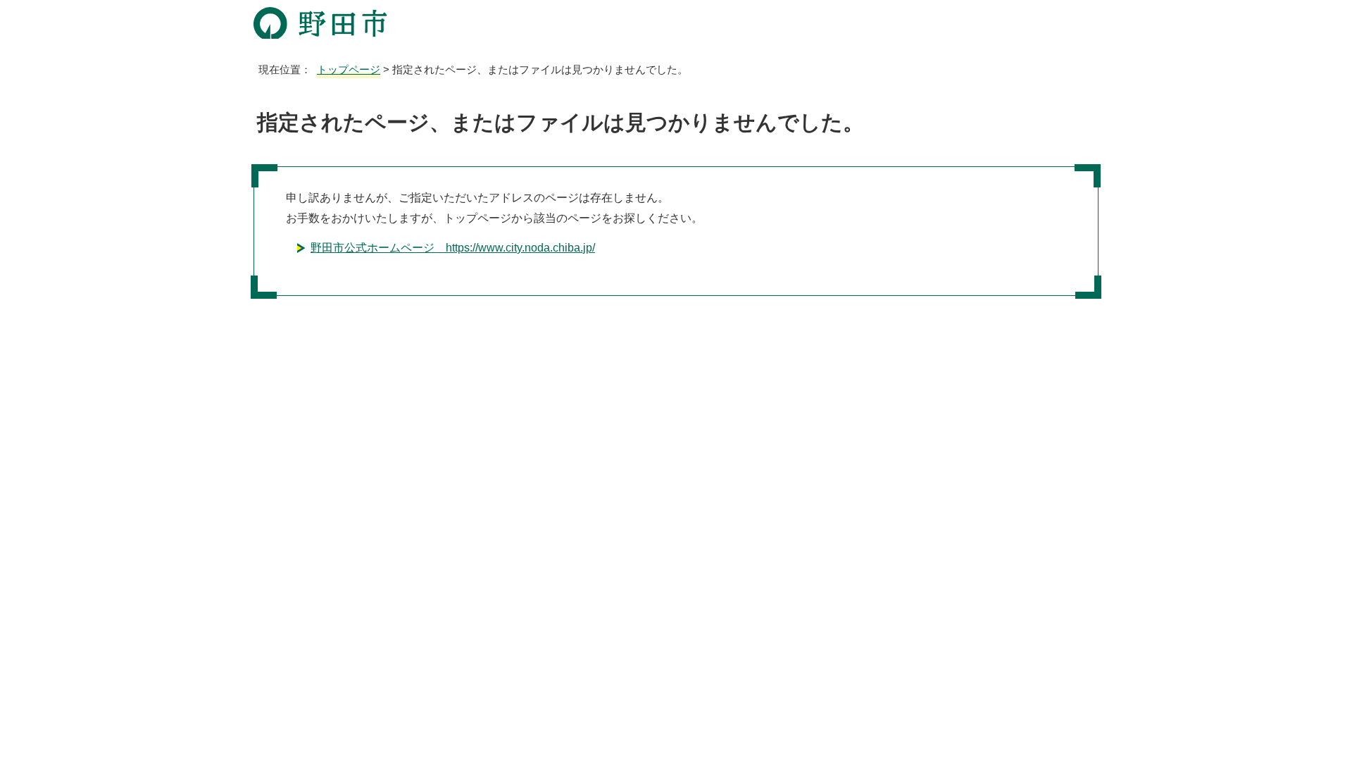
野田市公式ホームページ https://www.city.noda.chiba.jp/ (453, 248)
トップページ (348, 69)
